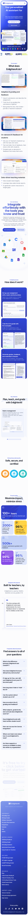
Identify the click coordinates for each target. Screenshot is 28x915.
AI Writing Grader (6, 842)
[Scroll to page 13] (19, 439)
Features (4, 827)
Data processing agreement (9, 895)
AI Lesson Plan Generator (8, 822)
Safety (3, 831)
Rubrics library (5, 884)
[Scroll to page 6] (12, 439)
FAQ (3, 829)
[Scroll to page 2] (8, 439)
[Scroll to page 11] (17, 439)
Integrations (5, 824)
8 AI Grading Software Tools (9, 880)
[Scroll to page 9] (15, 439)
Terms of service (6, 893)
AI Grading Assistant (7, 844)
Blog (3, 873)
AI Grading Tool (6, 815)
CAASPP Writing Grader (8, 863)
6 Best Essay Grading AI (8, 875)
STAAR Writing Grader (7, 858)
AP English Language (7, 860)
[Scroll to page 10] (16, 439)
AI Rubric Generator (7, 820)
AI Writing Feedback (7, 839)
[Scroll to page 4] (10, 439)
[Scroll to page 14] (20, 439)
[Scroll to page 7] (13, 439)
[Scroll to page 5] (11, 439)
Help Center (5, 898)
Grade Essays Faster (7, 882)
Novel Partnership (6, 865)
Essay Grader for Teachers (8, 850)
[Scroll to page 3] (9, 439)
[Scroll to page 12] (18, 439)
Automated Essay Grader (8, 847)
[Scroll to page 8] (14, 439)
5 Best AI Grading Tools (8, 877)
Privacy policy (14, 905)
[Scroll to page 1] (7, 439)
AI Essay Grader (6, 818)
